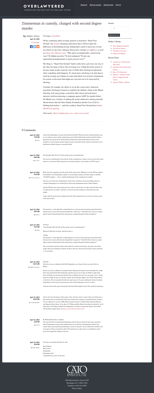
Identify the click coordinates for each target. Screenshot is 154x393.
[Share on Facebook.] (31, 47)
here (88, 50)
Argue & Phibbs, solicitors (121, 82)
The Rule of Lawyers (119, 51)
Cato (118, 4)
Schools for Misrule (119, 53)
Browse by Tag (114, 35)
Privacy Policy (77, 388)
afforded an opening (51, 108)
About (84, 4)
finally (99, 105)
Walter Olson (32, 36)
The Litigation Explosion (121, 46)
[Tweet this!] (34, 47)
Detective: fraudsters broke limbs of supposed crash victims (121, 77)
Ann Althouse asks (58, 53)
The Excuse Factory (119, 48)
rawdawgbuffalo (35, 302)
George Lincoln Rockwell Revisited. (73, 309)
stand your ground (81, 113)
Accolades (95, 4)
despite (57, 43)
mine (47, 53)
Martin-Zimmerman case (63, 113)
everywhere (55, 36)
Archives (108, 4)
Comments (35, 42)
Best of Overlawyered (120, 72)
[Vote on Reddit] (38, 47)
